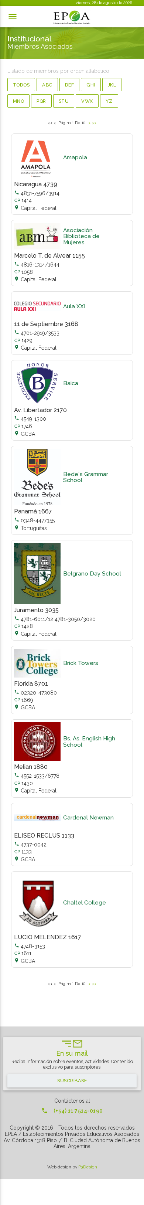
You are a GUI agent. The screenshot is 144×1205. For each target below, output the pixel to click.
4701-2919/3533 (36, 333)
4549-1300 (30, 419)
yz (109, 101)
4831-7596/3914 (36, 193)
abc (47, 85)
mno (18, 101)
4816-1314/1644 (36, 265)
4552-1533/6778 (36, 776)
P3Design (87, 1167)
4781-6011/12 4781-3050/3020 (55, 619)
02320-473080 (35, 693)
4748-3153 (29, 946)
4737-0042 (30, 845)
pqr (41, 101)
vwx (87, 101)
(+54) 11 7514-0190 (72, 1110)
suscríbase (72, 1080)
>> (94, 122)
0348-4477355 (34, 520)
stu (64, 101)
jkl (112, 85)
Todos (21, 85)
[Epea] (72, 17)
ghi (90, 85)
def (69, 85)
